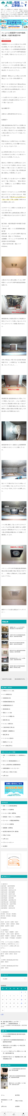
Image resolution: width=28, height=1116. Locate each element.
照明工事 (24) (6, 720)
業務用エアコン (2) (7, 742)
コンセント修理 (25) (8, 723)
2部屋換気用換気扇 (6, 41)
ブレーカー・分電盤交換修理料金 (11, 820)
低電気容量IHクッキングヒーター (11, 768)
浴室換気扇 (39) (7, 698)
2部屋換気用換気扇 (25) (9, 701)
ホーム (2, 1095)
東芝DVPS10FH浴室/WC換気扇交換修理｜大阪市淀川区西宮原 (17, 643)
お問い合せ (5, 775)
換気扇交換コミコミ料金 (6, 1100)
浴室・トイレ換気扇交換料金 (10, 805)
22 (21, 1003)
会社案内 (5, 846)
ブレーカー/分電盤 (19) (8, 716)
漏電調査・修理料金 (8, 827)
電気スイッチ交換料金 (8, 809)
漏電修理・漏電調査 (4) (8, 731)
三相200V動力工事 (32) (8, 727)
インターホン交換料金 (8, 824)
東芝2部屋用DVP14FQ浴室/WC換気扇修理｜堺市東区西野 (21, 679)
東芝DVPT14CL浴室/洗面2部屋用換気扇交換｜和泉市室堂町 (17, 651)
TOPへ (14, 1114)
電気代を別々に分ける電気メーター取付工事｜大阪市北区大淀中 (17, 1084)
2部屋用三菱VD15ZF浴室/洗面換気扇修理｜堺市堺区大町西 (17, 666)
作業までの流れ (7, 835)
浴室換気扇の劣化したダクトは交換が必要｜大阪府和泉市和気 (17, 659)
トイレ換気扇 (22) (7, 694)
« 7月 (2, 1014)
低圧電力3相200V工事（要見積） (11, 831)
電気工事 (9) (6, 734)
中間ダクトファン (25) (8, 690)
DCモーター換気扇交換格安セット (11, 761)
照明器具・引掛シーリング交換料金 (11, 816)
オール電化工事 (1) (7, 745)
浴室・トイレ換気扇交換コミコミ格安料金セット (14, 756)
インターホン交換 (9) (8, 738)
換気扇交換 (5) (6, 709)
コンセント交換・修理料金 (9, 813)
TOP (10, 1021)
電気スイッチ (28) (7, 712)
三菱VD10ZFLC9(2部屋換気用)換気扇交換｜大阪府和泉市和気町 (17, 635)
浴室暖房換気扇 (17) (8, 705)
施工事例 (17, 1095)
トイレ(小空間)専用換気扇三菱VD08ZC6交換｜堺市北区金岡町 (17, 1069)
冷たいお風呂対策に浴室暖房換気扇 (11, 764)
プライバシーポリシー (8, 842)
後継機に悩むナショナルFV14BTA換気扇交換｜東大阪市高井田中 (17, 628)
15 (21, 999)
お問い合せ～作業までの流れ (10, 772)
